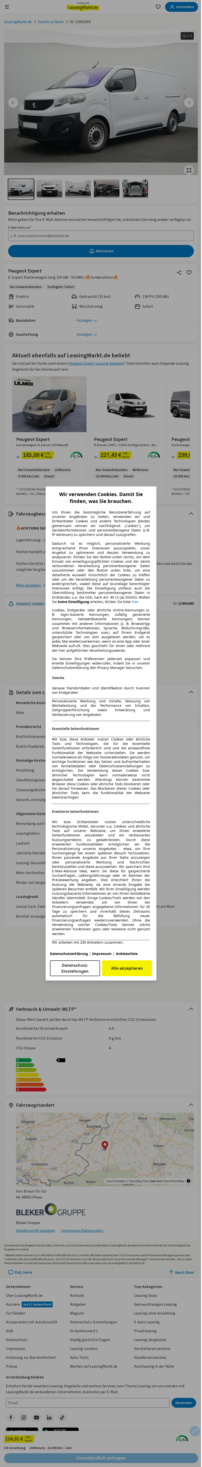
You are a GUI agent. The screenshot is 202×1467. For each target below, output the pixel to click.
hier (135, 602)
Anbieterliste (127, 953)
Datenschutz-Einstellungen (75, 968)
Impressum (102, 953)
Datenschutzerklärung (69, 953)
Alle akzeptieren (127, 968)
